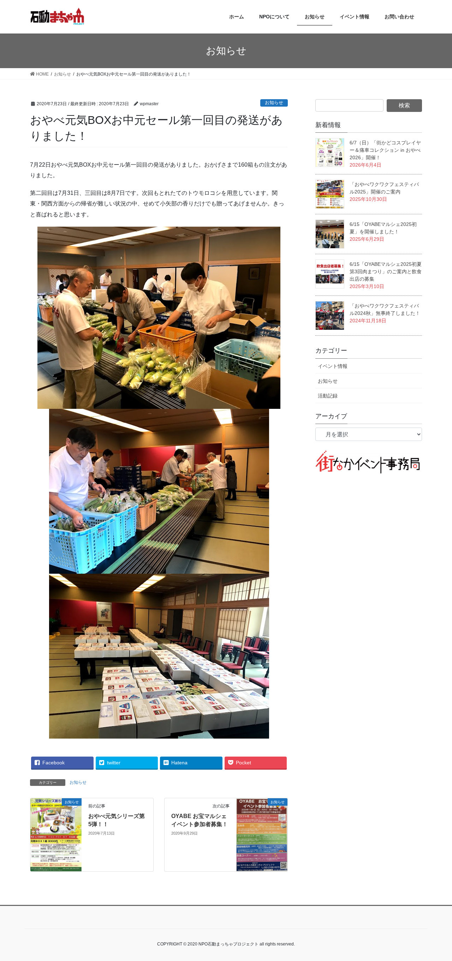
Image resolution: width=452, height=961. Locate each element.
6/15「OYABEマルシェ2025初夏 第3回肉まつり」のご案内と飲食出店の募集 (386, 271)
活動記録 (328, 396)
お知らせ (274, 102)
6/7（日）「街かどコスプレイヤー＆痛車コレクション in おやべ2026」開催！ (385, 150)
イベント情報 (332, 366)
